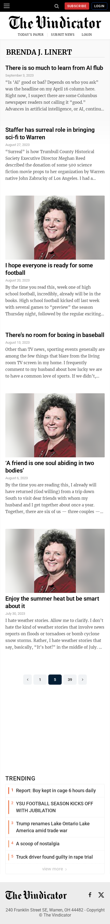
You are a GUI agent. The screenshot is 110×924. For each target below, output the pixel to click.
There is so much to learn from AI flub (54, 68)
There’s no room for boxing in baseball (54, 335)
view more (53, 868)
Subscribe (77, 6)
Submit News (62, 35)
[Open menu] (6, 6)
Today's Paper (31, 35)
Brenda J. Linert (39, 52)
